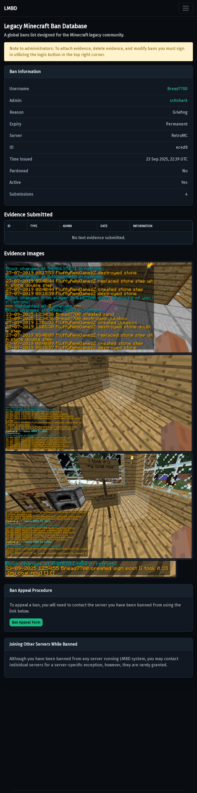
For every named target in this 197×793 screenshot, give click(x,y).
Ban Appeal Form (26, 622)
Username (19, 88)
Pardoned (18, 170)
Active (15, 182)
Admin (15, 100)
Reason (16, 112)
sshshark (179, 100)
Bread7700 (177, 88)
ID (11, 147)
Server (15, 135)
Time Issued (20, 159)
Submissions (21, 194)
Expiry (15, 124)
